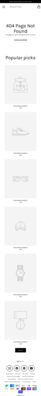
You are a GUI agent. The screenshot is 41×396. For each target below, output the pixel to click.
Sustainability (12, 379)
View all (20, 350)
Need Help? (9, 374)
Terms (34, 381)
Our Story (25, 374)
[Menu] (3, 7)
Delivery (32, 374)
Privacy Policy (26, 381)
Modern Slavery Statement (12, 381)
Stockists (17, 374)
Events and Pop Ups (28, 376)
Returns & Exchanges (13, 376)
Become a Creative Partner (25, 379)
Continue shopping (20, 39)
